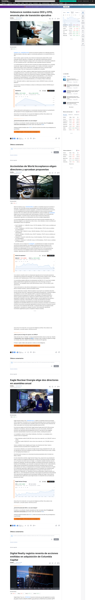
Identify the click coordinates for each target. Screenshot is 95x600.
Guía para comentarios (13, 155)
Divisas (23, 4)
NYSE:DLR (27, 597)
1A (23, 96)
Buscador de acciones (54, 3)
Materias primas (72, 12)
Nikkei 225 (65, 33)
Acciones (76, 12)
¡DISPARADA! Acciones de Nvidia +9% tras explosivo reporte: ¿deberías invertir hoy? (73, 91)
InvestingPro (52, 212)
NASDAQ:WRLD (29, 206)
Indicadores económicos (36, 4)
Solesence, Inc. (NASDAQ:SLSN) (21, 52)
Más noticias (71, 107)
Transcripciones (86, 4)
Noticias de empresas (61, 4)
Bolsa (31, 4)
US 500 (64, 28)
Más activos (65, 114)
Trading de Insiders (69, 4)
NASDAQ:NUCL (30, 420)
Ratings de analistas (76, 4)
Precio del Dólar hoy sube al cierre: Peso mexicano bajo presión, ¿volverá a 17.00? (73, 97)
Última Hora (19, 4)
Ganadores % (70, 114)
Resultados (81, 4)
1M (19, 96)
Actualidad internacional (44, 4)
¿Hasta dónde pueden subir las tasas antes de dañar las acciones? (73, 103)
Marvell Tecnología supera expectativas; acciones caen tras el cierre (72, 80)
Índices (68, 12)
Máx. (27, 96)
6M (21, 96)
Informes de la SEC (19, 172)
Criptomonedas (55, 4)
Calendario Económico (45, 3)
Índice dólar (65, 35)
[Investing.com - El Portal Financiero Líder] (6, 1)
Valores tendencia (67, 150)
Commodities (27, 4)
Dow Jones (65, 26)
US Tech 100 (65, 30)
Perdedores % (76, 114)
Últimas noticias (5, 4)
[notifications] (90, 1)
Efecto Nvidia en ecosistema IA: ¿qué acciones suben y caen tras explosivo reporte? (73, 85)
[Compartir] (49, 18)
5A (25, 96)
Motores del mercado (67, 111)
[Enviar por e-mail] (31, 138)
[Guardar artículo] (52, 18)
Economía (50, 4)
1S (17, 96)
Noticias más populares (12, 4)
